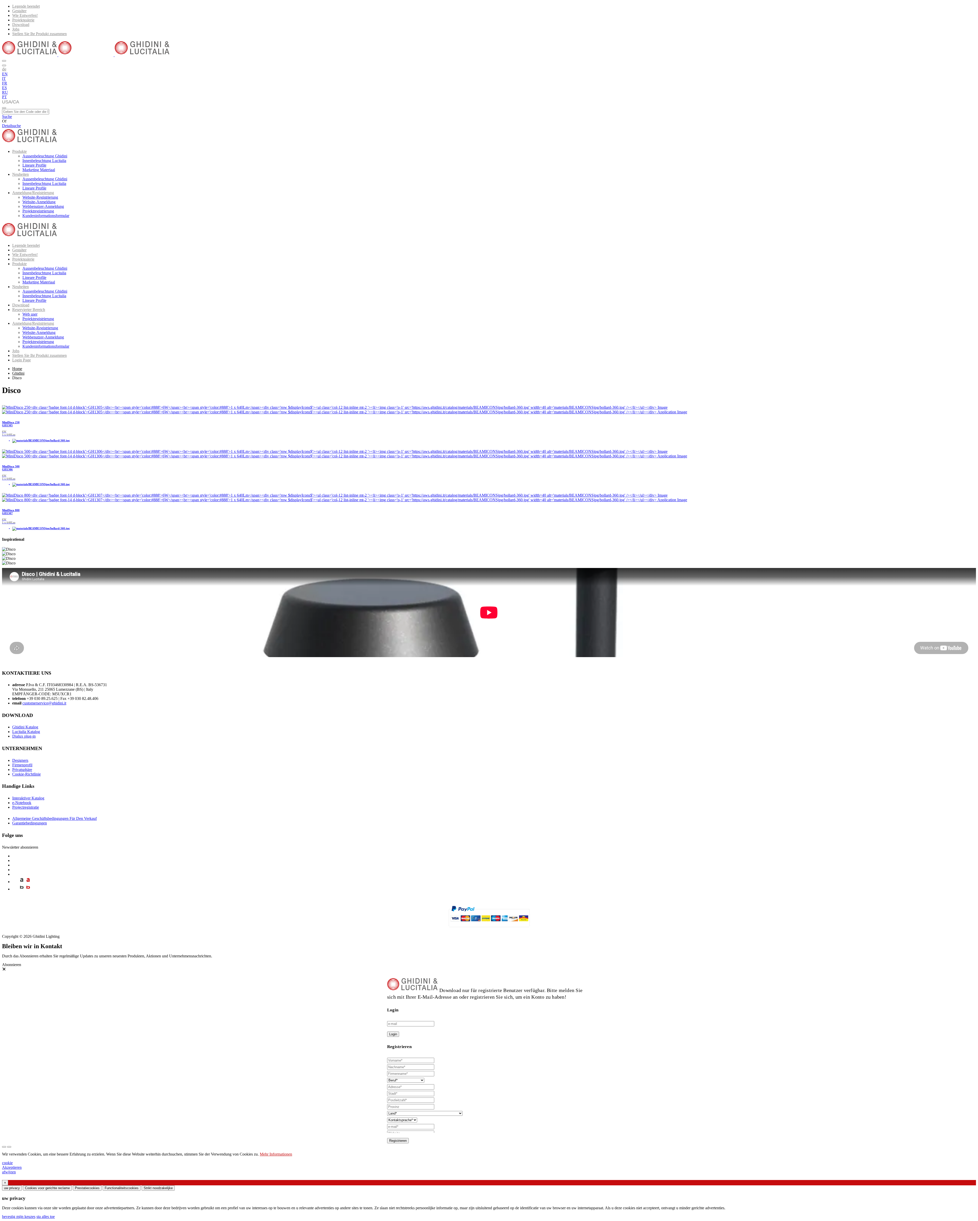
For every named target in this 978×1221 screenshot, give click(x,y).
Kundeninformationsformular (45, 215)
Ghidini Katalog (25, 727)
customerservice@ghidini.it (44, 703)
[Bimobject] (21, 889)
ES (4, 88)
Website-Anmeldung (39, 202)
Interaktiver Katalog (28, 798)
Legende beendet (26, 6)
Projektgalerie (23, 20)
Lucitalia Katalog (26, 731)
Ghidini (18, 373)
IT (4, 78)
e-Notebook (21, 803)
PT (4, 97)
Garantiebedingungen (29, 823)
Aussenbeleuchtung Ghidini (44, 156)
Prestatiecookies (87, 1188)
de (4, 69)
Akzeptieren (12, 1167)
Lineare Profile (34, 165)
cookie (7, 1163)
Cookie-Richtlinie (26, 774)
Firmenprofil (22, 765)
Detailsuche (11, 126)
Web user (29, 314)
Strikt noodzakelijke (158, 1188)
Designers (20, 760)
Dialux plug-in (24, 736)
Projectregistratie (25, 807)
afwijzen (9, 1172)
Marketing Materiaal (38, 170)
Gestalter (19, 11)
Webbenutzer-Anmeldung (43, 206)
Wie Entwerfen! (25, 15)
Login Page (21, 360)
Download (20, 24)
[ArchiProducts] (21, 881)
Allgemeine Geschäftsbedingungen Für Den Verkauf (54, 818)
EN (5, 74)
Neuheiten (20, 174)
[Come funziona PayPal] (489, 929)
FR (4, 83)
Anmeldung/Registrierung (33, 193)
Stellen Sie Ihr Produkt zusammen (39, 34)
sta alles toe (45, 1216)
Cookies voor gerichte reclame (47, 1188)
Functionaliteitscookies (122, 1188)
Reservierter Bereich (28, 309)
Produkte (19, 151)
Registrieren (398, 1141)
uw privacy (12, 1188)
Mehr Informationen (276, 1154)
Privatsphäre (22, 769)
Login (393, 1034)
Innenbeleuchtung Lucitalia (44, 160)
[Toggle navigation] (4, 108)
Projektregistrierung (38, 211)
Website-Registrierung (40, 197)
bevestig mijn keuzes (18, 1216)
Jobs (15, 29)
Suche (7, 116)
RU (5, 92)
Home (17, 369)
